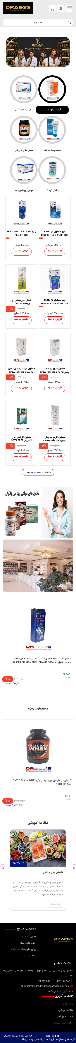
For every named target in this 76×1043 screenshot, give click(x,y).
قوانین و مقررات (28, 937)
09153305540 (43, 981)
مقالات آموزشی (65, 1010)
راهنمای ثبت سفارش (63, 1023)
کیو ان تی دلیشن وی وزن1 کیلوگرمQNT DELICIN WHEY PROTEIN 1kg (42, 782)
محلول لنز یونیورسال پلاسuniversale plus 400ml (54, 439)
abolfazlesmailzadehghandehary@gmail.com (45, 986)
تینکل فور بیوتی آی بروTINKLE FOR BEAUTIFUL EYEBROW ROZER (21, 302)
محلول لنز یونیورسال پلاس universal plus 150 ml (21, 370)
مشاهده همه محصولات (38, 472)
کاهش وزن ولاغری (52, 872)
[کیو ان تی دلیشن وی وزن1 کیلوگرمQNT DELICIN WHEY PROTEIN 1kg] (38, 748)
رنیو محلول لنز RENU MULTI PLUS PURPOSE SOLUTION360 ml (54, 233)
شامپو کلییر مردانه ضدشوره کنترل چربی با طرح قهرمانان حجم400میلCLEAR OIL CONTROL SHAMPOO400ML (42, 660)
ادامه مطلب (55, 904)
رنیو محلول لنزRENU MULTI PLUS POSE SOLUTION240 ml (21, 233)
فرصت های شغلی (64, 1016)
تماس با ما (68, 1004)
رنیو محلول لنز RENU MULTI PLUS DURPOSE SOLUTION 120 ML (54, 302)
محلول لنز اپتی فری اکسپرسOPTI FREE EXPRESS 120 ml (21, 439)
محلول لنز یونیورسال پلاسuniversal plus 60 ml (54, 370)
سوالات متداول (29, 956)
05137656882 (62, 981)
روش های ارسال (28, 943)
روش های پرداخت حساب (23, 949)
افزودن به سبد (55, 251)
